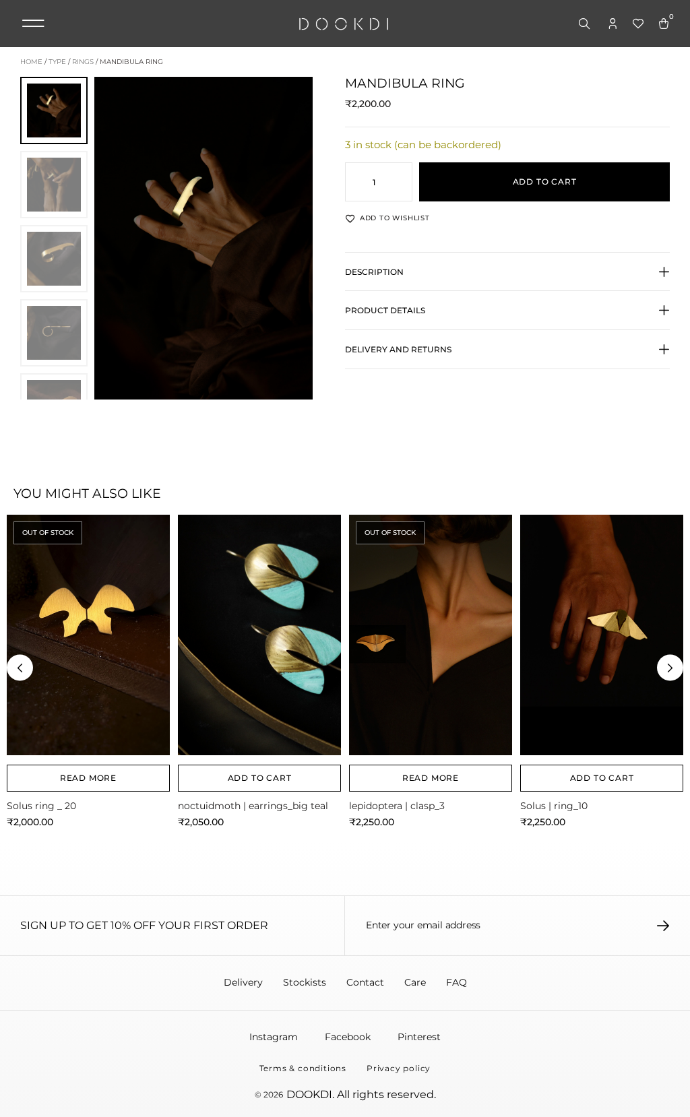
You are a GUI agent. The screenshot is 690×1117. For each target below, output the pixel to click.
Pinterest (419, 1037)
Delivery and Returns (398, 349)
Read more (88, 778)
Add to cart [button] (260, 778)
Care (415, 982)
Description (374, 272)
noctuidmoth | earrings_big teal (253, 806)
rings (83, 61)
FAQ (456, 982)
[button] (33, 23)
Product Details (385, 310)
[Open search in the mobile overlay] (585, 24)
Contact (365, 982)
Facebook (348, 1037)
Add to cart (545, 182)
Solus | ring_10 (554, 806)
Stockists (304, 982)
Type (57, 61)
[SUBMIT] (663, 925)
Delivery (243, 982)
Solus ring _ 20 (41, 806)
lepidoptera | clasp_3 (397, 806)
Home (31, 61)
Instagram (273, 1037)
